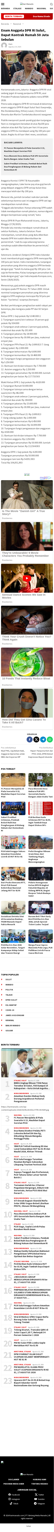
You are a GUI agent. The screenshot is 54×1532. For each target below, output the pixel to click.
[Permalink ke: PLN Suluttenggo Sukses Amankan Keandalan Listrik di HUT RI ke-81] (13, 842)
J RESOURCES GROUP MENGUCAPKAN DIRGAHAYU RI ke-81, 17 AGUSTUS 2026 (31, 1280)
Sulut (24, 1081)
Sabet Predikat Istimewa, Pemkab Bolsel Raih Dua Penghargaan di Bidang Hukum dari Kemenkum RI (25, 166)
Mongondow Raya (21, 1093)
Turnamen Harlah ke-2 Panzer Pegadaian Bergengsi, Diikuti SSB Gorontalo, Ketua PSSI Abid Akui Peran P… (31, 1189)
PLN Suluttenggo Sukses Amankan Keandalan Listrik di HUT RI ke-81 (13, 854)
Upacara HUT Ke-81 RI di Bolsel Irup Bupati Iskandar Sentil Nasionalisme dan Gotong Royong (32, 1383)
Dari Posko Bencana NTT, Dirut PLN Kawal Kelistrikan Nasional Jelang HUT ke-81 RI (13, 886)
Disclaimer (13, 1479)
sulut (9, 979)
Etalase (17, 1081)
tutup (28, 1526)
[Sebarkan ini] (30, 739)
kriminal (10, 1020)
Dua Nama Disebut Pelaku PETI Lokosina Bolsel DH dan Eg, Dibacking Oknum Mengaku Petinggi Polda (29, 1134)
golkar (9, 1030)
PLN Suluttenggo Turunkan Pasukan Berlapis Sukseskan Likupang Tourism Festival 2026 (30, 1162)
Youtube (41, 1499)
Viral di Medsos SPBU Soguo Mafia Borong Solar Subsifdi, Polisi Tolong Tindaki (31, 1320)
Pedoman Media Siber (13, 1484)
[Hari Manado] (27, 4)
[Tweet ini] (36, 739)
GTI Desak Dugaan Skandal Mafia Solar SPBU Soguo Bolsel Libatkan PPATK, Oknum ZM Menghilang (31, 1203)
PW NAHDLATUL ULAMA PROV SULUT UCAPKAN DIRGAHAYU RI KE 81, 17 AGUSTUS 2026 (31, 1370)
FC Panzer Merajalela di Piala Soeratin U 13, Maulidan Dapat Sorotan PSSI (13, 792)
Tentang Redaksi (39, 1484)
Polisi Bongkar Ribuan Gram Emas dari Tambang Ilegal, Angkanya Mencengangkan (39, 856)
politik (9, 989)
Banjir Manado (13, 1025)
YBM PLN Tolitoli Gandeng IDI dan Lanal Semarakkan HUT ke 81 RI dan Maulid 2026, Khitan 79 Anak (32, 1149)
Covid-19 (10, 1010)
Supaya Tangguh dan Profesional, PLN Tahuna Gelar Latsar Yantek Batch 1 (31, 1175)
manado (9, 984)
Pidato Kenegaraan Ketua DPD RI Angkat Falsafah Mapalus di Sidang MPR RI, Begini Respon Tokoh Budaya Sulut (39, 889)
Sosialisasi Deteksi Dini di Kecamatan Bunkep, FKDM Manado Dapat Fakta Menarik (12, 920)
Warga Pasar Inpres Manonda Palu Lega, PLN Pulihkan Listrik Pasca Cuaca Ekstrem (40, 949)
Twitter (41, 1495)
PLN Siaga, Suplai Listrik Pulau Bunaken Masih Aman (29, 1228)
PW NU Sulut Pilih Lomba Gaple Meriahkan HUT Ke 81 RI (29, 1344)
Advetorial (18, 1352)
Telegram (41, 1503)
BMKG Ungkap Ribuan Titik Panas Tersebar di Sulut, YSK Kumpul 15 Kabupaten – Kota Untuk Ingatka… (32, 1086)
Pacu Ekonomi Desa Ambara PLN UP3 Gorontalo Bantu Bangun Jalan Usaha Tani (40, 792)
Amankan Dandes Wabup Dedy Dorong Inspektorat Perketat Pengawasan (29, 1099)
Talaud (9, 995)
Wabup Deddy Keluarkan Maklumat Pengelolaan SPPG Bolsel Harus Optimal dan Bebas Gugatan (32, 1254)
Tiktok (15, 1503)
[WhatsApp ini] (50, 739)
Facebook (16, 1495)
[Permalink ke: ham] (4, 45)
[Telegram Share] (43, 739)
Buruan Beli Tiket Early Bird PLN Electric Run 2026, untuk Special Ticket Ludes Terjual (39, 920)
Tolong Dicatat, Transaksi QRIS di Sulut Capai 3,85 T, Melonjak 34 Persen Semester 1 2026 (31, 1332)
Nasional (18, 1115)
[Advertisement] (27, 1419)
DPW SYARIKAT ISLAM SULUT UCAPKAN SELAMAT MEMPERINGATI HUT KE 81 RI (31, 1357)
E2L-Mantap (11, 1005)
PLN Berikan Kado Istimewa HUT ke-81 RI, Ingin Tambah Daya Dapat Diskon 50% (39, 821)
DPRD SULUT (11, 1000)
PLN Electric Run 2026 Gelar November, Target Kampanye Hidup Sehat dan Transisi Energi (13, 949)
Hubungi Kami (39, 1479)
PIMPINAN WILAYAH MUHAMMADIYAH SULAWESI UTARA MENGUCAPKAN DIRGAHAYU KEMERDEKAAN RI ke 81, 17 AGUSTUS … (32, 1294)
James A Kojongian (15, 1015)
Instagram (16, 1499)
